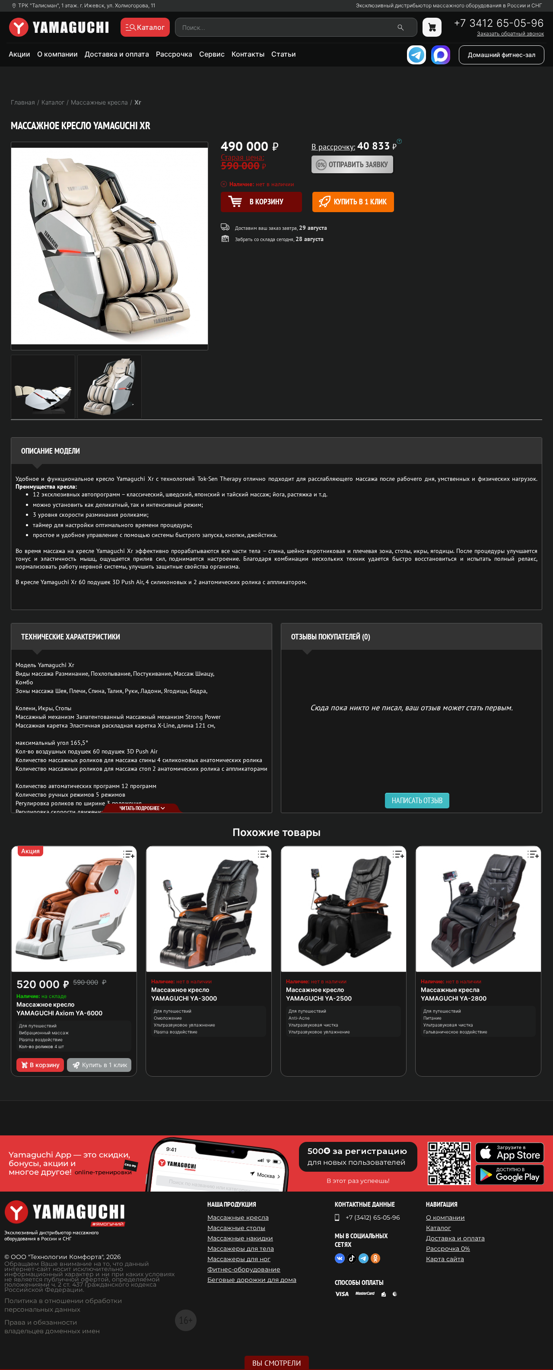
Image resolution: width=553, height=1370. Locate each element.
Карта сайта (445, 1259)
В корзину (45, 1064)
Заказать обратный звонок (510, 34)
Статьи (283, 54)
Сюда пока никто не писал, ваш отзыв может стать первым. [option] (411, 707)
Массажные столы (236, 1228)
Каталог (438, 1228)
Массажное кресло (45, 1004)
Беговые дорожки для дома (251, 1280)
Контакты (248, 54)
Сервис (212, 54)
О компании (57, 54)
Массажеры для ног (238, 1259)
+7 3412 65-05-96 (499, 23)
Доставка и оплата (117, 54)
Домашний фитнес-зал (501, 54)
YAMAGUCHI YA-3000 (184, 998)
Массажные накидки (240, 1238)
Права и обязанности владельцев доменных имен (52, 1326)
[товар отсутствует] (432, 27)
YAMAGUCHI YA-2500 (319, 998)
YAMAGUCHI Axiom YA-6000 (59, 1013)
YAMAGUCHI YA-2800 (453, 998)
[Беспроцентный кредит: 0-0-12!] (399, 141)
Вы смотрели (276, 1363)
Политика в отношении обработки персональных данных (63, 1305)
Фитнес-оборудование (243, 1269)
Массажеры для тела (240, 1248)
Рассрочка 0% (448, 1248)
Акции (19, 54)
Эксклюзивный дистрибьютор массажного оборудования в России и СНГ (449, 6)
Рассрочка (174, 54)
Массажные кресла (450, 989)
